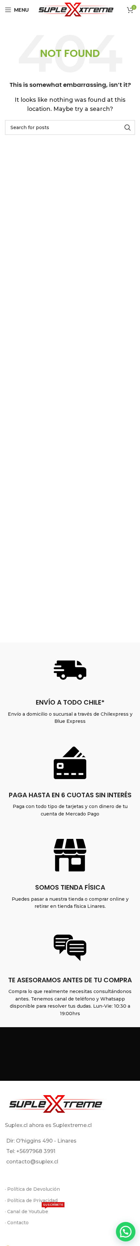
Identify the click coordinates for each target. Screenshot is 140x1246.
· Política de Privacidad (31, 1200)
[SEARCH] (127, 127)
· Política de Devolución (32, 1189)
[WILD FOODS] (37, 1055)
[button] (125, 1231)
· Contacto (17, 1223)
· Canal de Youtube (34, 1210)
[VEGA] (102, 1055)
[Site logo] (75, 9)
